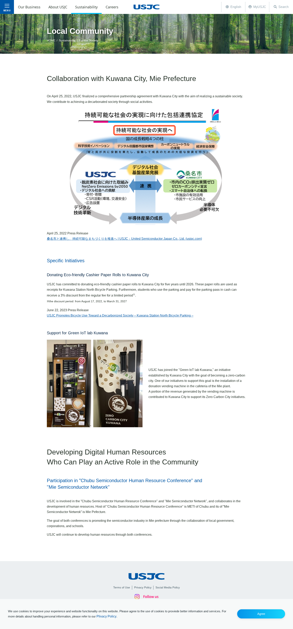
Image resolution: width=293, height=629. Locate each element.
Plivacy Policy (106, 616)
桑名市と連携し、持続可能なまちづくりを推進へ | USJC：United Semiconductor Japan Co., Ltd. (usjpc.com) (124, 238)
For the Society (88, 40)
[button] (261, 613)
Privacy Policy (142, 587)
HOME (51, 40)
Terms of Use (121, 587)
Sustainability (67, 40)
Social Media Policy (167, 587)
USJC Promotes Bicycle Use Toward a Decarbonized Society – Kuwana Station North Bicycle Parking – (120, 315)
